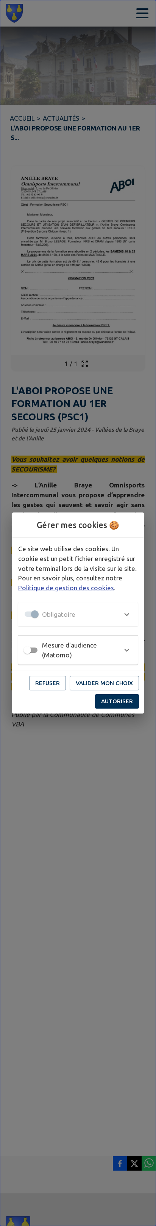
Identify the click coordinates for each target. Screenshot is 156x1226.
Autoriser (117, 701)
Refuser (47, 683)
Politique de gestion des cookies (66, 587)
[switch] (27, 650)
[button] (78, 614)
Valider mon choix (104, 683)
